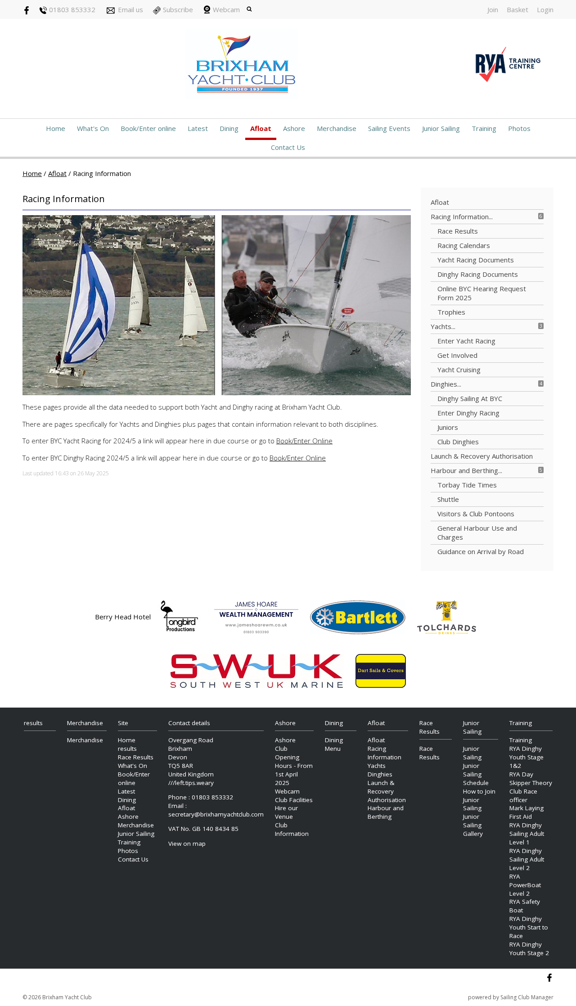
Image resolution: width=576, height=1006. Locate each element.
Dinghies (380, 774)
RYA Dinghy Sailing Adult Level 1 (526, 833)
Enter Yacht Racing (466, 340)
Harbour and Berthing (386, 812)
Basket (517, 9)
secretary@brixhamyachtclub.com (216, 814)
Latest (198, 128)
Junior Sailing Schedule (476, 774)
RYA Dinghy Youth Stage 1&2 (526, 757)
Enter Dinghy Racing (468, 412)
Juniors (447, 427)
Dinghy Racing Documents (477, 274)
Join (492, 9)
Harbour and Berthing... (466, 470)
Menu (333, 748)
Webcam (226, 9)
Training (484, 128)
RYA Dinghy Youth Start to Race (528, 927)
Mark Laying (526, 808)
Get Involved (457, 355)
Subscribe (178, 9)
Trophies (451, 311)
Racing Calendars (463, 245)
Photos (519, 128)
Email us (130, 9)
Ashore (294, 128)
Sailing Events (389, 128)
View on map (187, 843)
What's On (93, 128)
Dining (229, 128)
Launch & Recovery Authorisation (482, 455)
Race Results (457, 230)
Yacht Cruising (459, 369)
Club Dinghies (458, 441)
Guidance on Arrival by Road (480, 551)
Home (55, 128)
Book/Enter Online (304, 440)
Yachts (377, 766)
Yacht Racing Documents (475, 259)
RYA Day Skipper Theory (530, 778)
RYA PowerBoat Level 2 (525, 885)
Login (545, 9)
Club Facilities (294, 800)
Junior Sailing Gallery (473, 825)
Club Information (292, 829)
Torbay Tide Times (467, 484)
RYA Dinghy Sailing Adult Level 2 (526, 859)
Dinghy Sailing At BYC (469, 398)
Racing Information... (462, 216)
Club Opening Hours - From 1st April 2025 (294, 765)
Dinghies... (446, 383)
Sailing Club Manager (527, 997)
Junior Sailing (441, 128)
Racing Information (384, 752)
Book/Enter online (148, 128)
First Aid (520, 816)
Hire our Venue (286, 812)
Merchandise (336, 128)
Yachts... (443, 326)
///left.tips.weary (191, 783)
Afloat (260, 128)
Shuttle (448, 499)
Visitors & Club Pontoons (475, 513)
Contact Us (288, 147)
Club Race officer (523, 795)
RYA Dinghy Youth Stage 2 (529, 948)
